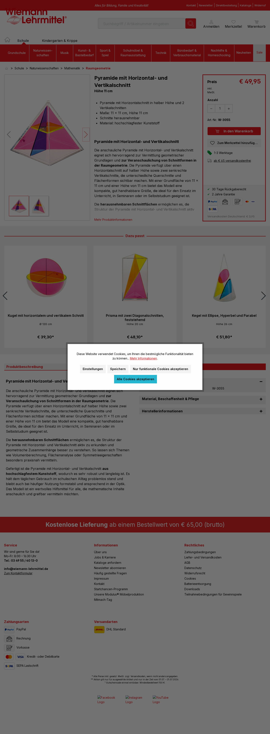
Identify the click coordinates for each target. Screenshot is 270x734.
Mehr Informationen (143, 358)
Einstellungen (93, 369)
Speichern (118, 369)
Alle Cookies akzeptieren (135, 379)
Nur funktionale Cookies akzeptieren (160, 369)
